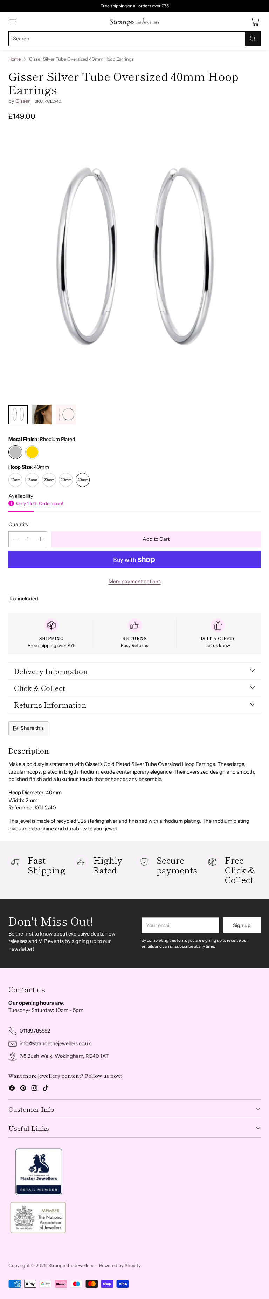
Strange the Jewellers (70, 1265)
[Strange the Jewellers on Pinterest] (23, 1089)
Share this (32, 728)
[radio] (15, 452)
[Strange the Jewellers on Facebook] (12, 1089)
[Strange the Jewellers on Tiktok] (45, 1089)
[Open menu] (12, 22)
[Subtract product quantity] (15, 539)
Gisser (22, 101)
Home (14, 59)
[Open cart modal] (255, 22)
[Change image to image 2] (42, 414)
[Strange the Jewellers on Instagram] (34, 1089)
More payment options (135, 581)
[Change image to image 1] (18, 414)
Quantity (18, 524)
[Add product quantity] (40, 539)
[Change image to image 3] (66, 414)
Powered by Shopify (120, 1265)
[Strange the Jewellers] (134, 22)
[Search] (253, 38)
